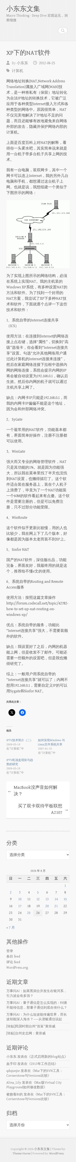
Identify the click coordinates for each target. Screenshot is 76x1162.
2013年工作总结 (42, 1064)
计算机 (17, 71)
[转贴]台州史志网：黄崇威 (26, 1033)
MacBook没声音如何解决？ (32, 791)
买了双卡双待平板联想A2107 (43, 809)
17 (20, 906)
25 (29, 913)
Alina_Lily (13, 1083)
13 (47, 899)
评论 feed (13, 962)
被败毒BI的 (14, 1094)
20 (47, 906)
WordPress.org (17, 968)
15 (65, 899)
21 (56, 906)
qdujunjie (13, 1071)
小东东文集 (23, 9)
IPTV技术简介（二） (19, 740)
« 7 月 (10, 928)
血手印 (11, 1064)
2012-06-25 (47, 63)
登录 (9, 951)
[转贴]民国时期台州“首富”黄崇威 (30, 1026)
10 (20, 899)
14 (56, 899)
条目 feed (13, 957)
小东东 (22, 63)
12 (38, 899)
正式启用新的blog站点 (47, 1057)
